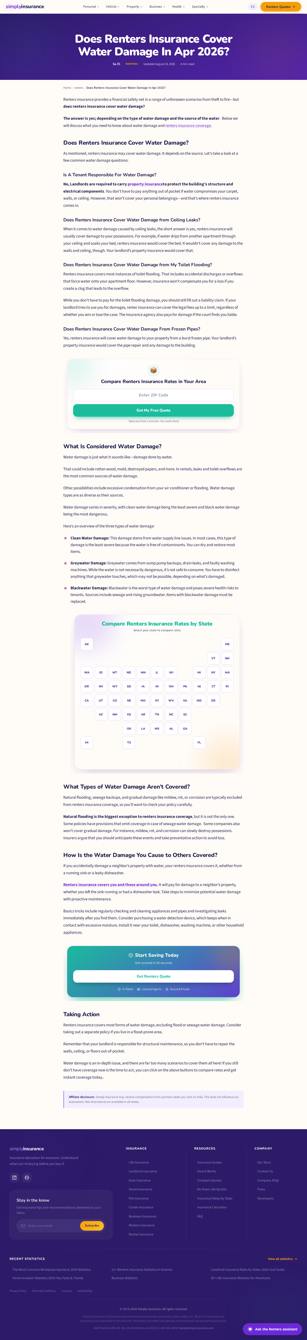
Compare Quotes (209, 1180)
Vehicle (111, 6)
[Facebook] (27, 1177)
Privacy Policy (18, 1291)
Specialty (198, 6)
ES (253, 7)
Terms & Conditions (44, 1291)
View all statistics (280, 1259)
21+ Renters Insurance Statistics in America (142, 1269)
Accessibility (84, 1291)
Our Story (264, 1162)
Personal (89, 6)
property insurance (145, 184)
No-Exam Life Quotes (212, 1189)
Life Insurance (139, 1162)
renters (78, 88)
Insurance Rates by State (214, 1198)
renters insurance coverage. (188, 126)
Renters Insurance (142, 1225)
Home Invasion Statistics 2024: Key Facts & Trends (47, 1278)
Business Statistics (124, 1278)
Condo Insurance (141, 1207)
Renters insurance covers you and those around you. (110, 885)
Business (155, 6)
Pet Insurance (138, 1198)
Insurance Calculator (212, 1207)
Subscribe (92, 1225)
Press (261, 1189)
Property (133, 6)
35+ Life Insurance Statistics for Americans (240, 1278)
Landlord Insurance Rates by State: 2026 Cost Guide (247, 1269)
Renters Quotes (278, 7)
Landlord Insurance (143, 1171)
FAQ (200, 1216)
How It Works (206, 1171)
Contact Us (265, 1171)
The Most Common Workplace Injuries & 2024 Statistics (51, 1269)
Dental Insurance (141, 1234)
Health (177, 6)
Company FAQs (268, 1180)
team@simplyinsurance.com (196, 1328)
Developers (265, 1198)
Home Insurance (140, 1189)
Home (67, 88)
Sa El (116, 64)
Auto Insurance (140, 1180)
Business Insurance (142, 1216)
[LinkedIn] (14, 1177)
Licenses (66, 1291)
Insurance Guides (209, 1162)
